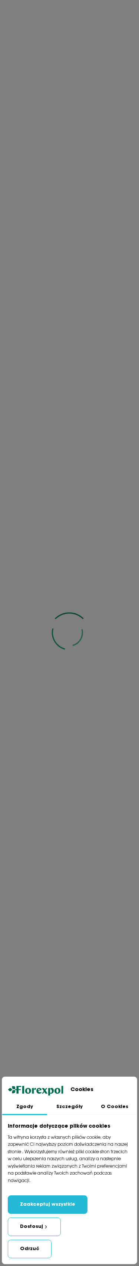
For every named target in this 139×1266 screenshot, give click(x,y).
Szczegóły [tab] (69, 1107)
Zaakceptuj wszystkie (47, 1204)
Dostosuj (31, 1226)
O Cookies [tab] (114, 1107)
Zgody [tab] (24, 1107)
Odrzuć (29, 1249)
